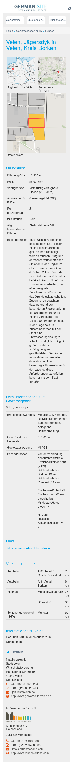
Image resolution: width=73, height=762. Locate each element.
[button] (70, 8)
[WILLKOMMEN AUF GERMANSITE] (30, 8)
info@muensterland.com (28, 749)
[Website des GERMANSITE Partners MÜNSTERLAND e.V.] (18, 717)
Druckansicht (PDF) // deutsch (36, 20)
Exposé (49, 31)
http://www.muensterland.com (30, 753)
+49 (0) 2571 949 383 (25, 741)
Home (9, 31)
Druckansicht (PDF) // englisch (57, 20)
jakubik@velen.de (23, 692)
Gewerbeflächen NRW (15, 20)
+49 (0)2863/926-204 (24, 684)
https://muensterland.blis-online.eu (29, 548)
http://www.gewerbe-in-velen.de (31, 696)
